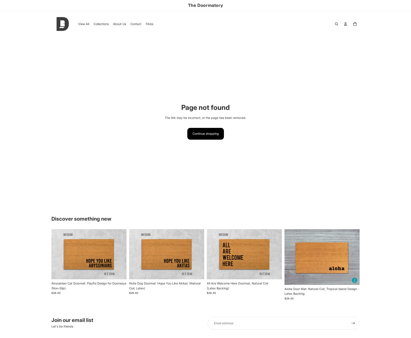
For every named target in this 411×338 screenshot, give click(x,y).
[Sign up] (353, 323)
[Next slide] (120, 254)
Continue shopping (205, 133)
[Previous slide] (57, 254)
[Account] (345, 24)
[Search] (336, 24)
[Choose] (120, 273)
